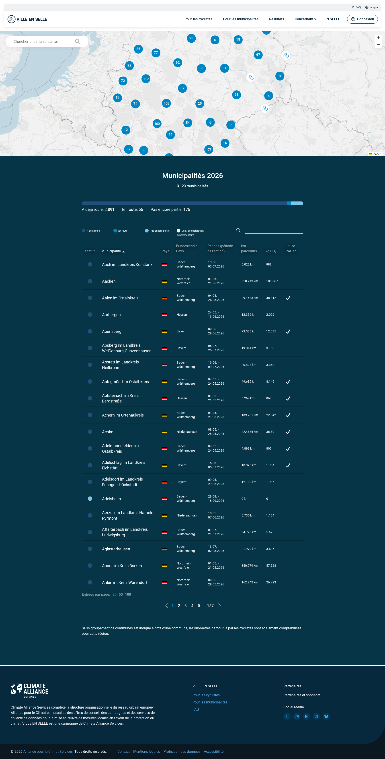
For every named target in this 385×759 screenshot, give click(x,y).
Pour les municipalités (240, 19)
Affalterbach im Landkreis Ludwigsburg (125, 532)
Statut (90, 251)
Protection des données (182, 751)
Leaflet (376, 154)
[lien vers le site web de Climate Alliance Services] (29, 690)
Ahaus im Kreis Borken (122, 565)
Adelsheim (111, 498)
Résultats (276, 19)
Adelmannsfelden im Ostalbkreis (120, 448)
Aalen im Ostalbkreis (120, 298)
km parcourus (249, 248)
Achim (107, 431)
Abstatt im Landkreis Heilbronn (120, 365)
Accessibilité (213, 751)
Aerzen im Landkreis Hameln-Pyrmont (128, 515)
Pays (165, 251)
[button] (268, 95)
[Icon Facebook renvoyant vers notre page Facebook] (287, 716)
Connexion (365, 19)
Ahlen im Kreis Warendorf (124, 582)
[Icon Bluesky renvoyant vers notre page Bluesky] (326, 716)
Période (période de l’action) (220, 248)
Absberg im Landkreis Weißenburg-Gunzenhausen (127, 348)
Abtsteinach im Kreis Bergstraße (120, 398)
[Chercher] (238, 230)
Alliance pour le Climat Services (48, 751)
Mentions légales (146, 751)
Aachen (109, 281)
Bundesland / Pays (186, 248)
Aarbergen (111, 314)
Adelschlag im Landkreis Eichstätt (123, 465)
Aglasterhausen (116, 549)
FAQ (358, 7)
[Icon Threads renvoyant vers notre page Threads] (316, 716)
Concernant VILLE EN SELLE (317, 19)
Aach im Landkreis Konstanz (127, 264)
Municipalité (111, 251)
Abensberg (111, 331)
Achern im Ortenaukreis (123, 415)
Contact (123, 751)
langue (374, 7)
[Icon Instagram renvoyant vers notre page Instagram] (296, 716)
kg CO (271, 251)
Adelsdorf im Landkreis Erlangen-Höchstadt (122, 482)
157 (210, 605)
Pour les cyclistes (198, 19)
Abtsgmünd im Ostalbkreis (125, 381)
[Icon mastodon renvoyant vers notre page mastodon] (306, 716)
